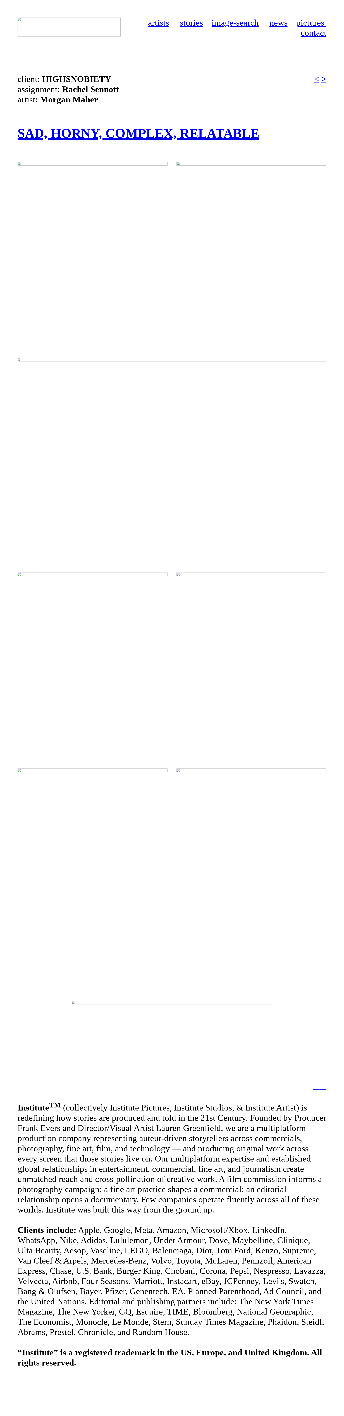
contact (313, 33)
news (278, 23)
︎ (323, 1085)
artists (158, 23)
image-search (235, 23)
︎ (316, 1085)
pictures (311, 23)
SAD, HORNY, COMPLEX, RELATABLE (138, 133)
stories (191, 23)
